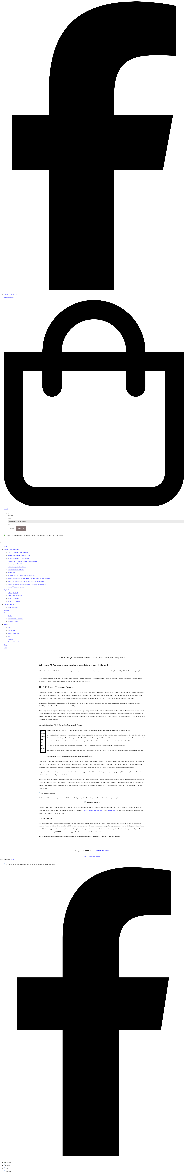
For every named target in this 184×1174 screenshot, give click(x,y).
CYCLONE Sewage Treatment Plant (18, 558)
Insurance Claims (13, 621)
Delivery (10, 639)
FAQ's (9, 636)
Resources (7, 613)
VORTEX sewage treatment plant (92, 810)
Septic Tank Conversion (15, 595)
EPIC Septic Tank (13, 593)
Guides (10, 616)
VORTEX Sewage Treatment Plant (18, 552)
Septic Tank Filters (13, 598)
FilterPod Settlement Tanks (16, 569)
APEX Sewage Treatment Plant (17, 567)
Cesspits (6, 610)
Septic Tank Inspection (14, 601)
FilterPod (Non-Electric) (15, 564)
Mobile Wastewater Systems (16, 587)
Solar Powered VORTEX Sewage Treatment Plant (22, 561)
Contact (10, 627)
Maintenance (11, 572)
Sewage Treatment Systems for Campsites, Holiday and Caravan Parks (29, 578)
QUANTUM (111, 810)
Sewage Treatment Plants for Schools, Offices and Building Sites (27, 584)
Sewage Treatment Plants (11, 549)
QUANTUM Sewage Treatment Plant (19, 555)
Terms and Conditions (14, 642)
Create (12, 859)
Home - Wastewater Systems (92, 856)
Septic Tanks (7, 590)
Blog (5, 645)
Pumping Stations (9, 604)
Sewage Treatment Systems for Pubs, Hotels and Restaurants (26, 581)
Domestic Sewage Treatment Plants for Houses (21, 575)
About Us (7, 624)
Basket (12, 528)
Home (5, 546)
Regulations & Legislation (15, 618)
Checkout (21, 528)
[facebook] (94, 290)
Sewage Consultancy (14, 633)
